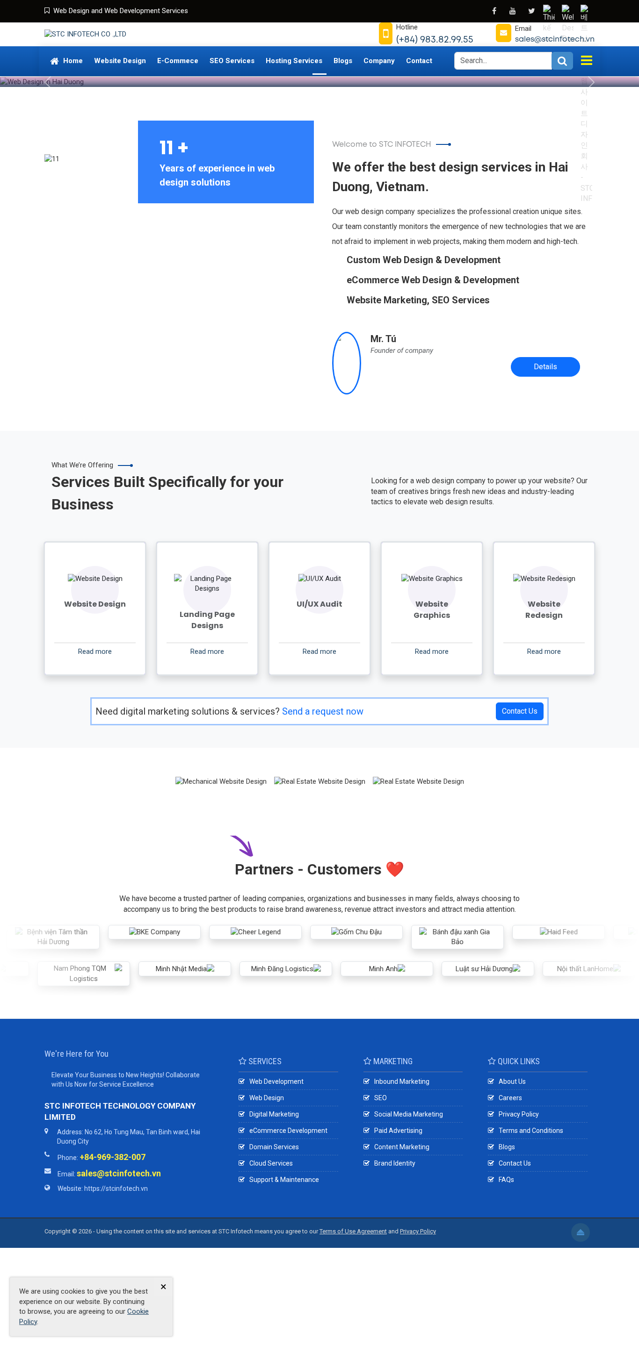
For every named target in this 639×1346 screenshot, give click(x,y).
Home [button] (72, 61)
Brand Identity (394, 1163)
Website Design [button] (120, 61)
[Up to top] (580, 1232)
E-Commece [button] (177, 61)
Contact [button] (419, 61)
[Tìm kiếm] (562, 61)
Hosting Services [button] (294, 61)
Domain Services (274, 1147)
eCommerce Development (288, 1130)
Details (545, 366)
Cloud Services (271, 1163)
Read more (95, 651)
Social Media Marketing (408, 1114)
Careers (510, 1098)
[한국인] (588, 12)
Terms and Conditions (531, 1130)
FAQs (506, 1179)
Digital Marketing (274, 1114)
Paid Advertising (398, 1130)
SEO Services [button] (232, 61)
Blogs (507, 1147)
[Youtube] (513, 11)
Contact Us (519, 711)
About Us (512, 1081)
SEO (380, 1098)
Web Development (276, 1081)
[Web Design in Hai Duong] (319, 74)
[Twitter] (531, 11)
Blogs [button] (343, 61)
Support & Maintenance (284, 1179)
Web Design (266, 1098)
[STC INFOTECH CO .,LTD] (85, 34)
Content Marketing (401, 1147)
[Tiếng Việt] (550, 12)
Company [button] (379, 61)
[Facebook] (494, 11)
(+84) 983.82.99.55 (434, 39)
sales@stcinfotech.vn (555, 39)
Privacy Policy (519, 1114)
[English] (569, 12)
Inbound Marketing (401, 1081)
